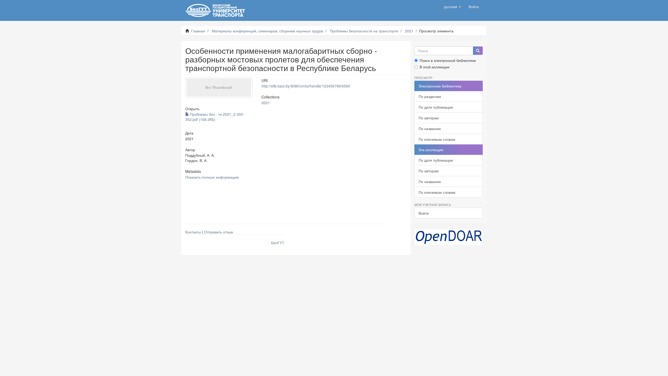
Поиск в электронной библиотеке (448, 60)
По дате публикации (436, 107)
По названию (430, 128)
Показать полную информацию (212, 177)
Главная (198, 30)
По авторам (429, 117)
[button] (452, 6)
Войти (424, 213)
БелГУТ (277, 242)
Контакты (193, 231)
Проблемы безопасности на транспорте (364, 30)
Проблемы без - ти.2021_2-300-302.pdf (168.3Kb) (214, 116)
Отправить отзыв (218, 231)
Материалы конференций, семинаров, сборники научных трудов (267, 30)
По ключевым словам (437, 139)
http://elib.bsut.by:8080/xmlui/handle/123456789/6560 (305, 86)
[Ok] (478, 50)
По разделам (430, 96)
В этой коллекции (434, 66)
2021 (409, 30)
